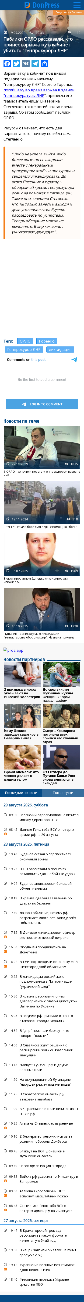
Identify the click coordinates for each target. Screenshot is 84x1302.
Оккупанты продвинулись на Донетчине (42, 949)
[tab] (21, 792)
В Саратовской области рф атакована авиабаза (42, 1096)
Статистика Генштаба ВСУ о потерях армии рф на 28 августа (42, 1207)
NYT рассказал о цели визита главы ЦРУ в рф (42, 1110)
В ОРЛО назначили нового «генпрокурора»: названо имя (42, 451)
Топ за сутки (63, 792)
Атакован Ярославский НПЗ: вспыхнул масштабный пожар (42, 1193)
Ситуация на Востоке (69, 12)
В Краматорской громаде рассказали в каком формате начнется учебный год (42, 1235)
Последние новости (21, 792)
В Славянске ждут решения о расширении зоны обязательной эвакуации (42, 1049)
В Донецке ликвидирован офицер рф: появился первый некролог (42, 934)
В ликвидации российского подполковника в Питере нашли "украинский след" (42, 981)
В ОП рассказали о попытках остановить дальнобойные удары (42, 871)
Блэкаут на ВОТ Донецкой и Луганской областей (42, 1153)
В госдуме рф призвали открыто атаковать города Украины (42, 1017)
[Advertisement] (42, 285)
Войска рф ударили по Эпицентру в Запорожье (42, 1178)
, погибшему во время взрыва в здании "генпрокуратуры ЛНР (39, 90)
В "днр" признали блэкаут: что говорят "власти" (42, 1032)
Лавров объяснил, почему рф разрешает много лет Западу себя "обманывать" (42, 917)
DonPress (46, 5)
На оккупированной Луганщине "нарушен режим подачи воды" (42, 1081)
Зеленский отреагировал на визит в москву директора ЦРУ (42, 817)
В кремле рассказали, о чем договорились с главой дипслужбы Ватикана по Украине (42, 1000)
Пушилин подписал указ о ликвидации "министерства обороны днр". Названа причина (42, 613)
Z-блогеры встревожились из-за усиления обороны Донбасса (42, 1138)
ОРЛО (25, 341)
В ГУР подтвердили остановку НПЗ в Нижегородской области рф (42, 963)
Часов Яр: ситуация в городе (42, 1166)
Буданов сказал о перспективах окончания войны (42, 856)
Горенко (47, 341)
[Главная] (27, 5)
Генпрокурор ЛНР (24, 349)
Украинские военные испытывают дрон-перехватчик (42, 1266)
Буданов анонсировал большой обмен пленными (42, 885)
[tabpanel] (42, 1044)
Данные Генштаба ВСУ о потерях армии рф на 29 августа (42, 831)
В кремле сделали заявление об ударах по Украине (42, 900)
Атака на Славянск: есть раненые (42, 1124)
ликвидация (60, 349)
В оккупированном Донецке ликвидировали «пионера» (42, 558)
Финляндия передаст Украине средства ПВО (42, 1281)
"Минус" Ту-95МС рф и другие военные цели (42, 1067)
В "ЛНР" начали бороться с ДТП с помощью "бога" (42, 505)
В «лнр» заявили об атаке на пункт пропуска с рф (42, 1252)
